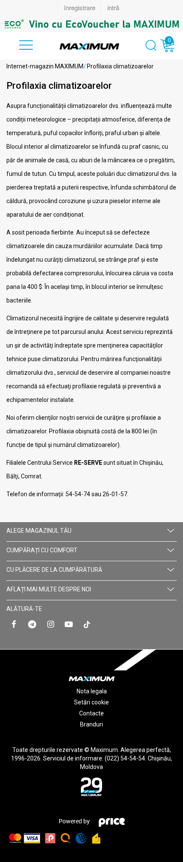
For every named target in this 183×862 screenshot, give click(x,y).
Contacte (91, 713)
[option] (91, 23)
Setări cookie (91, 702)
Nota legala (92, 691)
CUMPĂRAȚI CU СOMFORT (41, 550)
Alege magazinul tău (38, 530)
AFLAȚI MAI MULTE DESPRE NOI (48, 589)
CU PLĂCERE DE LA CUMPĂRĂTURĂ (54, 569)
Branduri (91, 724)
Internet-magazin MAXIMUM (44, 66)
